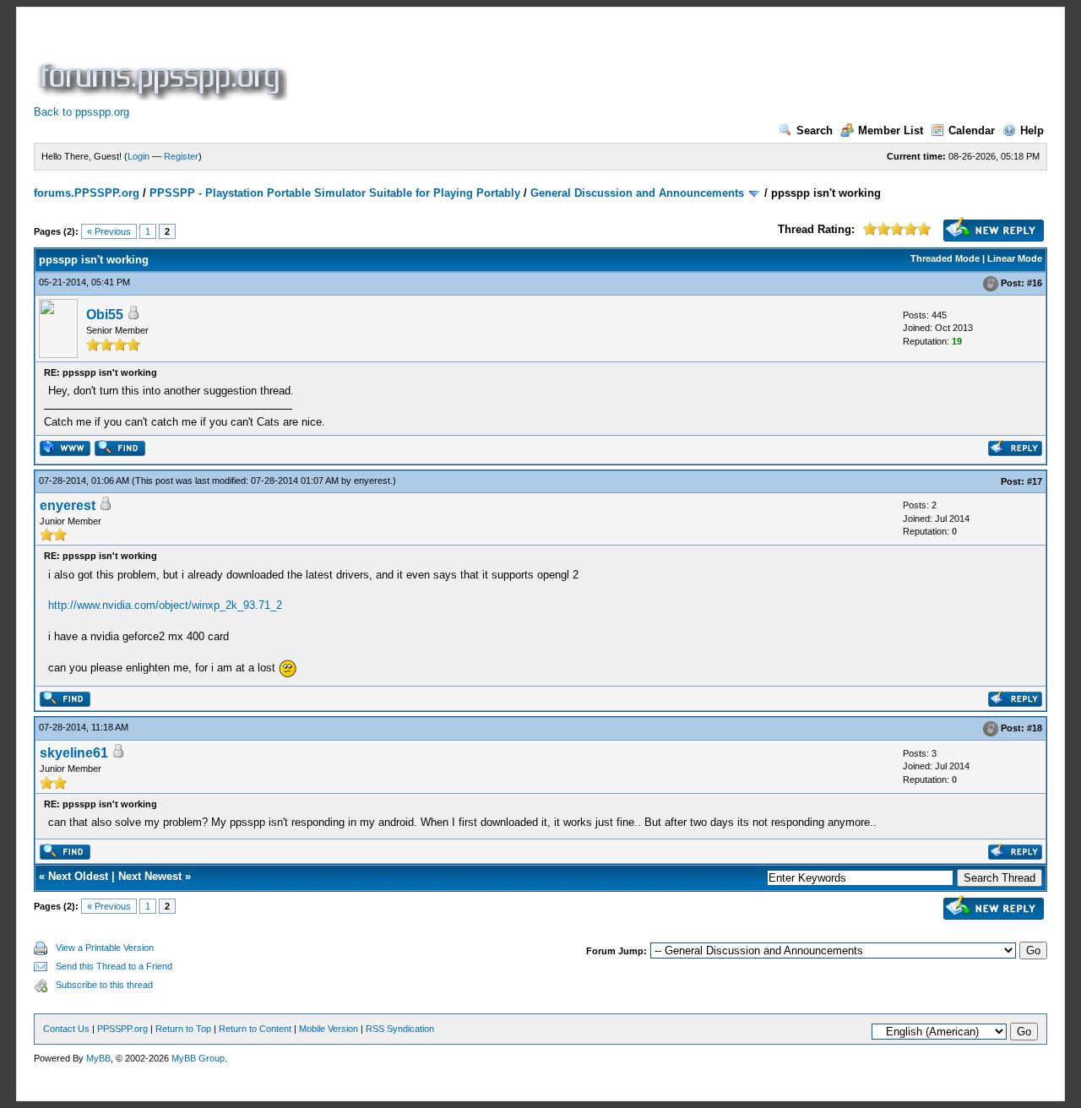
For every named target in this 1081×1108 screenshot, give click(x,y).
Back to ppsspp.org (81, 112)
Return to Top (183, 1029)
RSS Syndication (400, 1029)
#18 (1034, 728)
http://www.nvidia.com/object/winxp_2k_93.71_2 (165, 605)
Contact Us (66, 1029)
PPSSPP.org (122, 1029)
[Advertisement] (598, 62)
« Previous (109, 231)
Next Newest (150, 876)
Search (814, 130)
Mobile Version (328, 1029)
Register (181, 156)
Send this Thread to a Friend (114, 966)
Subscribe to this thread (104, 985)
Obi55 (104, 314)
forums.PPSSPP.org (86, 193)
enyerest (372, 480)
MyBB (98, 1058)
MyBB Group (198, 1058)
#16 (1034, 283)
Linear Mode (1014, 258)
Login (138, 156)
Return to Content (255, 1029)
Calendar (971, 130)
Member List (890, 130)
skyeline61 (74, 753)
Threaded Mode (945, 258)
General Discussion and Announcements (637, 193)
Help (1032, 130)
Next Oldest (78, 876)
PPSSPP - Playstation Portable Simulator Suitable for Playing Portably (334, 193)
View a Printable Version (105, 947)
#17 (1034, 481)
